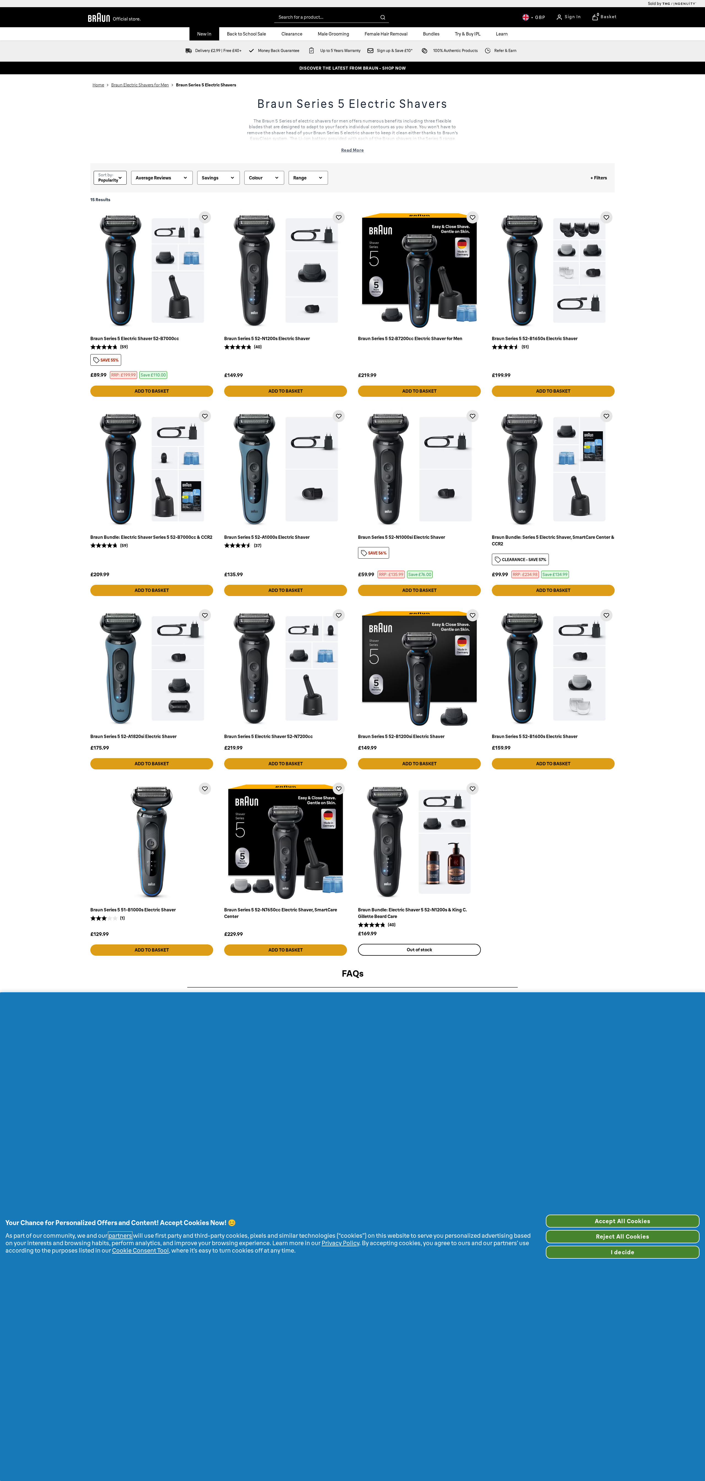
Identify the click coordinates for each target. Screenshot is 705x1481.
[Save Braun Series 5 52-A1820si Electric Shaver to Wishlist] (205, 615)
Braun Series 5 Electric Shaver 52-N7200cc (268, 736)
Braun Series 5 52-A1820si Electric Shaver (133, 736)
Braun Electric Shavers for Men (140, 85)
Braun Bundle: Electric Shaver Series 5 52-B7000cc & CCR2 (151, 537)
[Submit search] (383, 17)
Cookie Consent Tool (140, 1250)
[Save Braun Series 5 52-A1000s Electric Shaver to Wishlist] (339, 416)
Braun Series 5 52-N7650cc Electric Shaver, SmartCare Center (280, 913)
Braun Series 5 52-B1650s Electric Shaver (534, 338)
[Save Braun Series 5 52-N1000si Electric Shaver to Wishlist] (473, 416)
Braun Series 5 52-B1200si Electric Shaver (401, 736)
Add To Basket (152, 391)
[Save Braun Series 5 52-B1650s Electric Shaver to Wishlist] (606, 217)
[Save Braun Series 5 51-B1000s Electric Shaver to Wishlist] (205, 789)
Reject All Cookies (623, 1236)
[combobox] (331, 17)
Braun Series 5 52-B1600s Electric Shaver (534, 736)
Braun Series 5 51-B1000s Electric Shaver (133, 909)
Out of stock (419, 949)
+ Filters (598, 178)
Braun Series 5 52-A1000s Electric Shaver (267, 537)
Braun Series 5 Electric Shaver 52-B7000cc (134, 338)
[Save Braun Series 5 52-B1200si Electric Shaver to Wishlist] (473, 615)
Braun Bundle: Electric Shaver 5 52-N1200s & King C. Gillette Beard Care (412, 913)
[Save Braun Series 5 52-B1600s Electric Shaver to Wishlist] (606, 615)
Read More (352, 150)
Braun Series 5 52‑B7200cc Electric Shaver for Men (410, 338)
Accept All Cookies (622, 1221)
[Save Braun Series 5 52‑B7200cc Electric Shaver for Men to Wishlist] (473, 217)
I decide (622, 1252)
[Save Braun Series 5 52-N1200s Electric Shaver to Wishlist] (339, 217)
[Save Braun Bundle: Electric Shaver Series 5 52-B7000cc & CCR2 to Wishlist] (205, 416)
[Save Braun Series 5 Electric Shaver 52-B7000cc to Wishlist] (205, 217)
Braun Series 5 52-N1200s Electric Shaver (267, 338)
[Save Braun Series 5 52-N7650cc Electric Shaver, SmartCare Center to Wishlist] (339, 789)
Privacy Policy (340, 1243)
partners (120, 1235)
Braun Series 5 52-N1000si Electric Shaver (401, 537)
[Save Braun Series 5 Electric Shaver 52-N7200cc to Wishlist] (339, 615)
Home (98, 85)
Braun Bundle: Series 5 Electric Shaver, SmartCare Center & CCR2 (553, 540)
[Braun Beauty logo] (114, 17)
